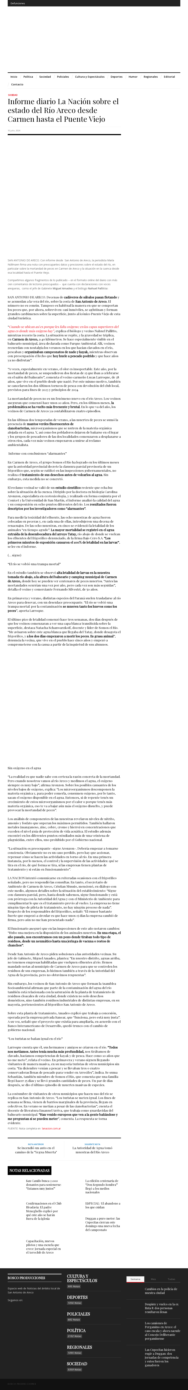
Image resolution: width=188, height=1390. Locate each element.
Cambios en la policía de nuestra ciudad (161, 1291)
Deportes (77, 1297)
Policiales (78, 1314)
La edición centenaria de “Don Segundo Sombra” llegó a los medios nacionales (101, 1186)
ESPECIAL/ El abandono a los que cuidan (102, 1205)
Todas (171, 1279)
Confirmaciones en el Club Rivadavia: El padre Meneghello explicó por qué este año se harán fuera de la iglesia (44, 1211)
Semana (135, 1279)
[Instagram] (154, 3)
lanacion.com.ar (51, 1128)
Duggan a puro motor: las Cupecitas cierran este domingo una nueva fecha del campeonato (102, 1224)
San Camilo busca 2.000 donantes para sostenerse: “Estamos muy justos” (43, 1184)
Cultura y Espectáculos (82, 1278)
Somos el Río (62, 462)
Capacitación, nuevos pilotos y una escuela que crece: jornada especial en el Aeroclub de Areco (43, 1246)
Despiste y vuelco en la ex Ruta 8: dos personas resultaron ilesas (161, 1308)
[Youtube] (167, 3)
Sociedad (12, 95)
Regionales (79, 1347)
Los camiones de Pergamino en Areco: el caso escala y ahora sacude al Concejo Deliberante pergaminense (162, 1330)
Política (76, 1330)
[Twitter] (160, 3)
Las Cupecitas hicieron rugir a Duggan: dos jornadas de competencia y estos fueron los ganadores (161, 1357)
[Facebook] (147, 3)
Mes (153, 1279)
